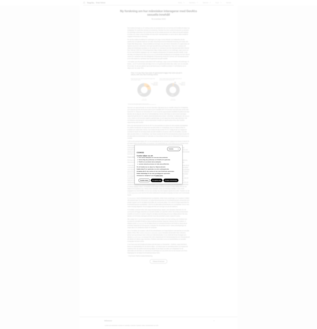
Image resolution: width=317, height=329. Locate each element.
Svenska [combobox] (171, 149)
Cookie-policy (159, 175)
